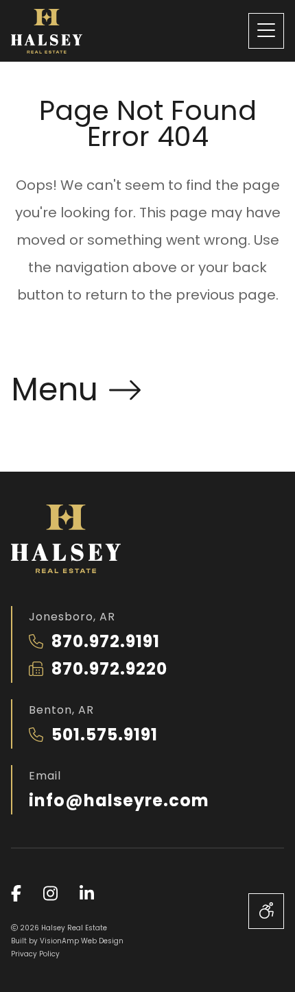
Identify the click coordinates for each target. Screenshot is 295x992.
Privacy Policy (35, 954)
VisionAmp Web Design (81, 941)
